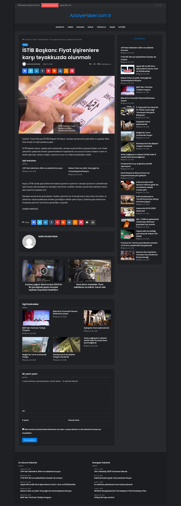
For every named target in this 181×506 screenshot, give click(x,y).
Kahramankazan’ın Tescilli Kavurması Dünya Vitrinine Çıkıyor (147, 199)
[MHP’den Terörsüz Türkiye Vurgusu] (35, 317)
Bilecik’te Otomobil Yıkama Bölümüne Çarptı (65, 312)
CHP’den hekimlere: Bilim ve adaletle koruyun (42, 168)
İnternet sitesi (73, 420)
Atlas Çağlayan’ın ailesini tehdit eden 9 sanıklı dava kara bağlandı (95, 340)
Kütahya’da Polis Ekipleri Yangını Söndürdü (64, 355)
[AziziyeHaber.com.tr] (90, 15)
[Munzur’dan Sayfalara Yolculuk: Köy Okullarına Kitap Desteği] (127, 255)
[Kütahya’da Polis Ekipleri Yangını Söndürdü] (66, 344)
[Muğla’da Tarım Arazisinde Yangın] (35, 344)
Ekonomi (80, 27)
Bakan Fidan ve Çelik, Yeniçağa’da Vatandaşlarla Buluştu (136, 79)
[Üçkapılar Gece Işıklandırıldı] (97, 317)
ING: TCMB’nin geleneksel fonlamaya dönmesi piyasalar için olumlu (147, 222)
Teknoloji (101, 27)
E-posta (26, 420)
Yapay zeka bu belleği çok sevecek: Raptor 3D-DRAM (147, 233)
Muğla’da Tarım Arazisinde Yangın (34, 355)
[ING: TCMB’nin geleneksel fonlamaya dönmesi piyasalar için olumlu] (127, 222)
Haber (70, 27)
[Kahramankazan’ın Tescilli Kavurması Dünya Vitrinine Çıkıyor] (127, 200)
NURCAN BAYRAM (33, 64)
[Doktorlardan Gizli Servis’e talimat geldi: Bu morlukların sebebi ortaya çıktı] (127, 185)
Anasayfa (60, 27)
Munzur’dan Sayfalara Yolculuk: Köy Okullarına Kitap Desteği (147, 254)
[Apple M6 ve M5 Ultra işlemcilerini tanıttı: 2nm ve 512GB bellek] (127, 69)
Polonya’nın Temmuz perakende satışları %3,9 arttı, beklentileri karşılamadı (139, 244)
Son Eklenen (139, 38)
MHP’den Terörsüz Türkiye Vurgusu (33, 329)
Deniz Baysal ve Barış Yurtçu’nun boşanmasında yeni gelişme (135, 174)
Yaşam (112, 27)
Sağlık (90, 27)
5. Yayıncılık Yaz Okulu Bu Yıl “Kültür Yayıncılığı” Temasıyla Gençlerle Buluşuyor (147, 111)
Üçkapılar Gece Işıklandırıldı (96, 328)
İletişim (121, 27)
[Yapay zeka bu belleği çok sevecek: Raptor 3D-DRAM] (127, 234)
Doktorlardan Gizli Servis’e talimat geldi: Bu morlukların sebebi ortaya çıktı (147, 186)
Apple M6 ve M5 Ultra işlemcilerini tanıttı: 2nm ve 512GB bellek (84, 5)
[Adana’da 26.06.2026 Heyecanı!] (127, 211)
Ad (24, 411)
